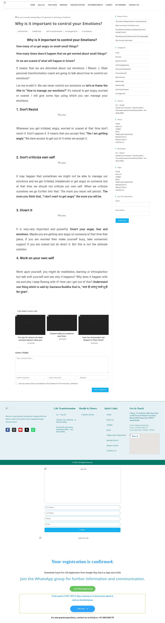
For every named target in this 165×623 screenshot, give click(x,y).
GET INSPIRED (120, 5)
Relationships (120, 85)
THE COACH (52, 5)
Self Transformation (54, 31)
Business (118, 57)
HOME (32, 5)
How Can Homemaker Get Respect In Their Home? (93, 338)
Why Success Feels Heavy (124, 40)
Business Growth (121, 61)
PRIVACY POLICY (121, 140)
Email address (120, 210)
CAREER (118, 129)
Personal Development (123, 69)
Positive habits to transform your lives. (62, 334)
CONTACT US (134, 5)
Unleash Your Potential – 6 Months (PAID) (129, 108)
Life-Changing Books (122, 65)
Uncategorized (71, 31)
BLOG (117, 132)
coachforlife (22, 31)
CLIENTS (109, 5)
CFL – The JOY (120, 105)
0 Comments (87, 31)
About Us (41, 5)
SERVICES (63, 5)
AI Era (117, 53)
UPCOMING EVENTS (95, 5)
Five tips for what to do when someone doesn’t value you (30, 338)
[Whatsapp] (33, 430)
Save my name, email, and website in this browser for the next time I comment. (48, 383)
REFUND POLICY (121, 137)
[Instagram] (14, 430)
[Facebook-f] (8, 430)
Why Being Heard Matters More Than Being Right (132, 36)
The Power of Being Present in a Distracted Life (131, 21)
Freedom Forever (87, 415)
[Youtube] (20, 430)
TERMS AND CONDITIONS (124, 134)
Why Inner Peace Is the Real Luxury (127, 25)
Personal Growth (121, 73)
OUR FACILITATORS (77, 5)
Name (118, 201)
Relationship (120, 81)
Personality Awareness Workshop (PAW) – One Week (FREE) (64, 429)
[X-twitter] (27, 430)
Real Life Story (120, 77)
